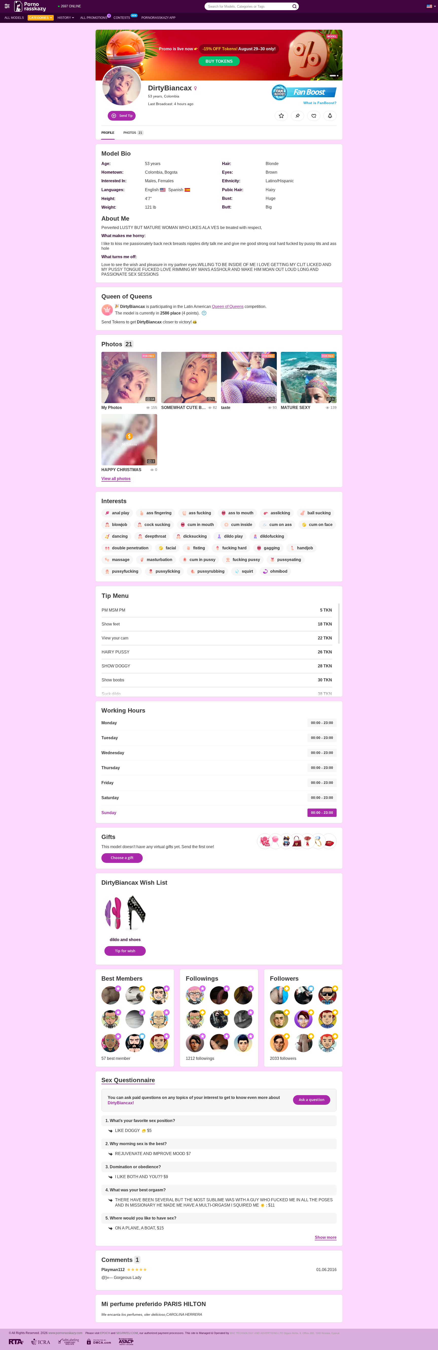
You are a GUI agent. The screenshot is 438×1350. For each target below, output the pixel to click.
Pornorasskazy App (158, 18)
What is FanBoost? (320, 103)
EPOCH (105, 1333)
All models (14, 18)
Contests (122, 18)
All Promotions (93, 18)
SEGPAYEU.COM (127, 1333)
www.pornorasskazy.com (65, 1333)
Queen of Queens (228, 306)
